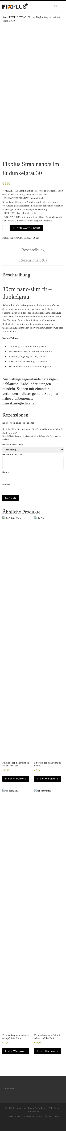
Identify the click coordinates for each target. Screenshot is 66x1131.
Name (6, 472)
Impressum (10, 1088)
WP (22, 1116)
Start (4, 17)
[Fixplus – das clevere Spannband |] (15, 5)
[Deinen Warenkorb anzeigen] (55, 6)
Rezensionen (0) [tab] (33, 260)
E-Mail (7, 484)
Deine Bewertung (13, 445)
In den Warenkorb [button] (15, 778)
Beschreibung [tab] (33, 249)
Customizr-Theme (51, 1116)
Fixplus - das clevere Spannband (29, 1108)
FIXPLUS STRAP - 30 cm (21, 17)
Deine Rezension (13, 454)
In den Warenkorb (26, 228)
